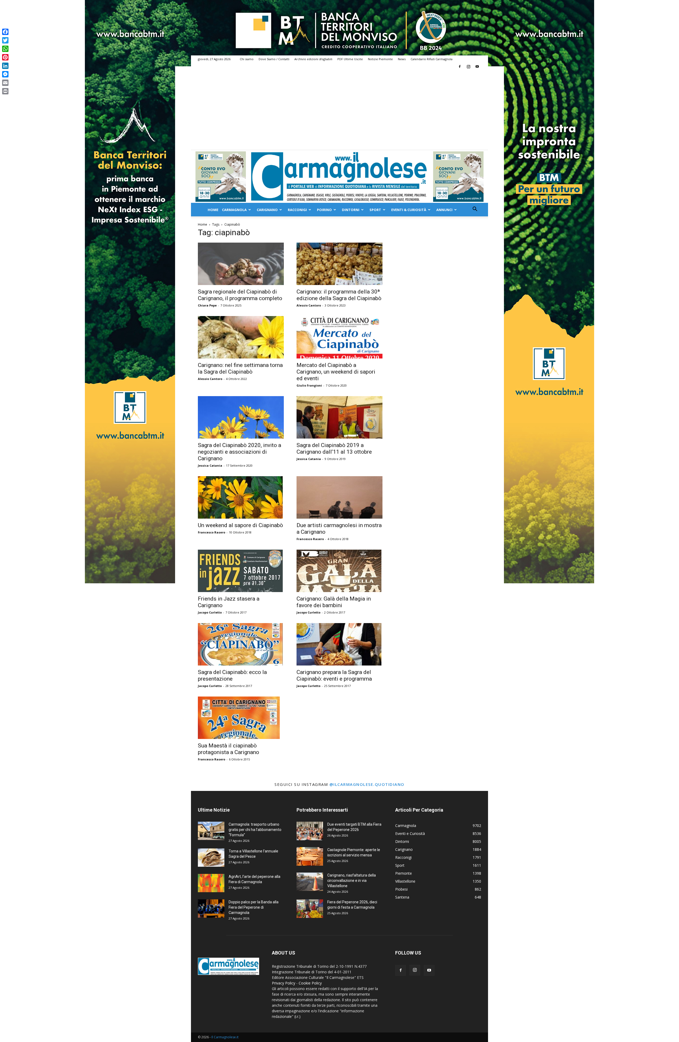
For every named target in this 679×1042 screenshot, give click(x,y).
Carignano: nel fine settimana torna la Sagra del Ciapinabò (240, 368)
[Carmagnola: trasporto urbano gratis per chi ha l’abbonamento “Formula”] (211, 831)
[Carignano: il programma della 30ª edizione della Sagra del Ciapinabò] (339, 264)
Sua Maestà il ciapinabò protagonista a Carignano (228, 748)
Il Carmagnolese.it (224, 1037)
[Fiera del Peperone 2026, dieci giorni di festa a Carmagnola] (310, 908)
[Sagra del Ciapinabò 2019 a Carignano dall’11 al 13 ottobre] (339, 417)
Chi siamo (247, 59)
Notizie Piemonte (380, 59)
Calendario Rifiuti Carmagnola (431, 59)
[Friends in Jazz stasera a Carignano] (241, 571)
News (402, 59)
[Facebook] (460, 66)
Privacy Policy (283, 983)
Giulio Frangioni (309, 385)
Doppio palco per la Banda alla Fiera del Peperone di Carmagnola (253, 907)
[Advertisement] (339, 110)
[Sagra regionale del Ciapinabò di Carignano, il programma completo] (241, 264)
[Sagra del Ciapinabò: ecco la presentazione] (241, 644)
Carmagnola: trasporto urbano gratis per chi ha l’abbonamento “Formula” (255, 829)
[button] (474, 209)
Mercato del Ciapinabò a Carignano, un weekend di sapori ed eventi (336, 372)
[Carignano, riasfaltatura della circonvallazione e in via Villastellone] (310, 882)
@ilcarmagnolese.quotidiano (366, 784)
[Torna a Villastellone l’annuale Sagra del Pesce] (211, 857)
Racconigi (297, 209)
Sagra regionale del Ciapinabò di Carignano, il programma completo (240, 294)
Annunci (444, 209)
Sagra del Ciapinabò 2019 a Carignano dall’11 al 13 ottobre (334, 448)
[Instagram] (468, 66)
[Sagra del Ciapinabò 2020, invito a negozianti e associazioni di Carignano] (241, 417)
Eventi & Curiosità (408, 209)
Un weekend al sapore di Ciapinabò (240, 525)
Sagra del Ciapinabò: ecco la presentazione (232, 675)
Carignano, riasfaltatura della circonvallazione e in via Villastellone (351, 880)
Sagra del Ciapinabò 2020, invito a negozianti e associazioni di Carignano (239, 452)
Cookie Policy (310, 983)
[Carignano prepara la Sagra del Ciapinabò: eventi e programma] (339, 644)
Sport (375, 209)
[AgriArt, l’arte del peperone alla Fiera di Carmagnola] (211, 883)
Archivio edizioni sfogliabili (313, 59)
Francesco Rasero (211, 532)
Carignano (267, 209)
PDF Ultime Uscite (350, 59)
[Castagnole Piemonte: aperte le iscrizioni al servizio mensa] (310, 856)
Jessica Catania (210, 465)
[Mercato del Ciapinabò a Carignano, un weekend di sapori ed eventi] (339, 337)
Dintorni (350, 209)
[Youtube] (477, 66)
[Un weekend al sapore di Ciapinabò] (241, 497)
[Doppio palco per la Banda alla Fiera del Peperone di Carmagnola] (211, 908)
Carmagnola (234, 209)
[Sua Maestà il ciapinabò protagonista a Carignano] (241, 718)
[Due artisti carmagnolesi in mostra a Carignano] (339, 497)
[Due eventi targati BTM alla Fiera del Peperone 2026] (310, 831)
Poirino (324, 209)
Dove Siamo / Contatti (274, 59)
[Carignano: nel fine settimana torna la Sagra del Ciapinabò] (241, 337)
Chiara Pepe (207, 305)
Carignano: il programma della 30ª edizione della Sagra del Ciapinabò (339, 294)
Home (213, 209)
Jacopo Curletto (210, 612)
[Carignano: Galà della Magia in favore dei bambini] (339, 571)
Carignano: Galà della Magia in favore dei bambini (334, 602)
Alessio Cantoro (309, 305)
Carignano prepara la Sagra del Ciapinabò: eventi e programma (334, 675)
